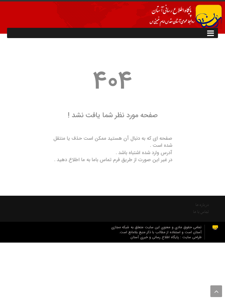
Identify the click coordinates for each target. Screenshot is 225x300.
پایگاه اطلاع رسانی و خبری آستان (155, 237)
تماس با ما (201, 212)
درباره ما (202, 205)
